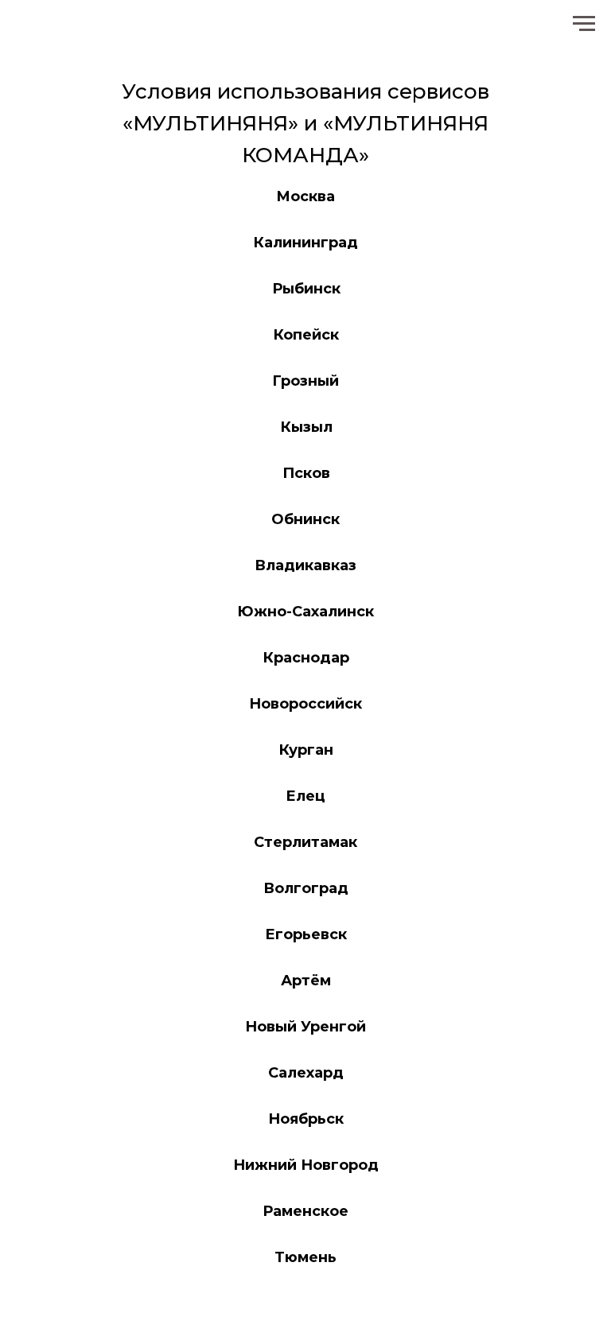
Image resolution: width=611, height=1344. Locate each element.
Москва (305, 196)
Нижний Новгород (306, 1165)
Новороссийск (305, 704)
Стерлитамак (305, 842)
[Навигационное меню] (584, 24)
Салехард (306, 1073)
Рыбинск (306, 288)
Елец (305, 796)
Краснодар (306, 657)
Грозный (305, 381)
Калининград (305, 242)
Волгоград (305, 888)
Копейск (306, 335)
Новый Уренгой (305, 1026)
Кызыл (306, 427)
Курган (305, 750)
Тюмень (305, 1257)
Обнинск (305, 519)
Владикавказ (305, 565)
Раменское (305, 1211)
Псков (306, 473)
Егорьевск (306, 934)
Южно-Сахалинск (305, 611)
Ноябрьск (306, 1119)
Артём (306, 980)
